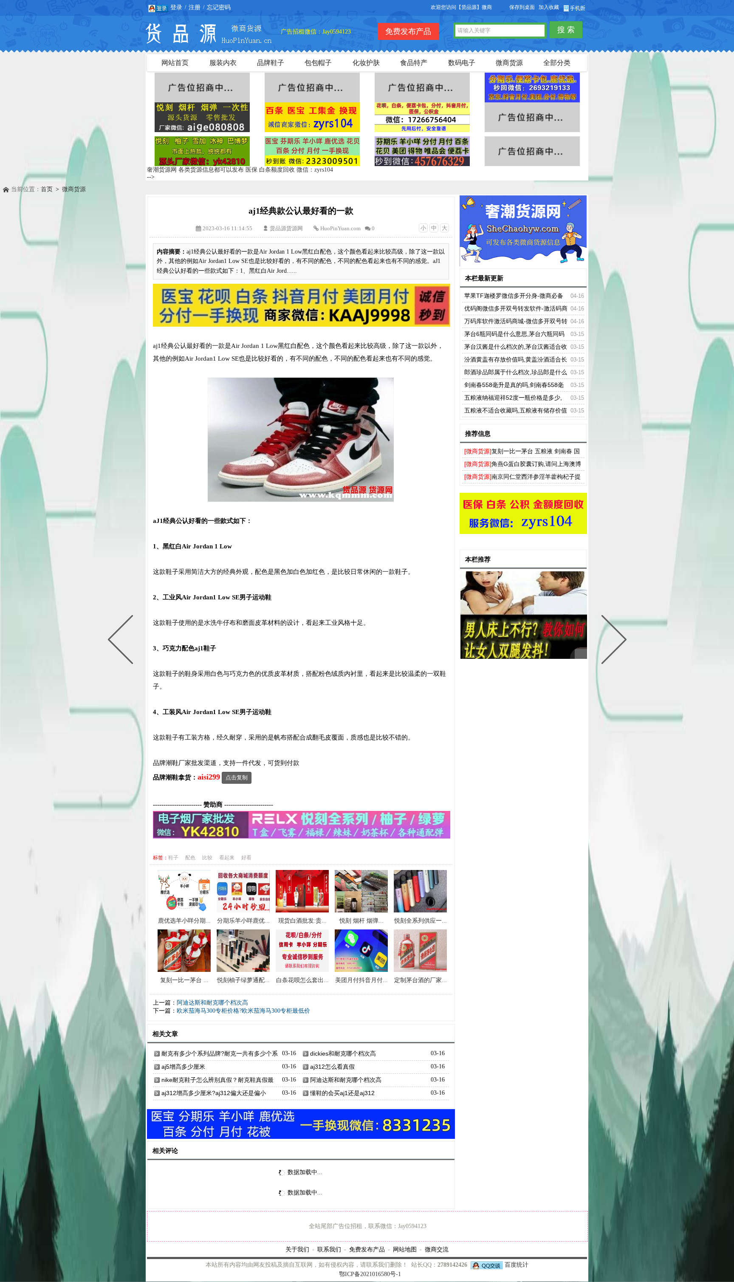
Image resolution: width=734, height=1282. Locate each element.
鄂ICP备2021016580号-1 (370, 1274)
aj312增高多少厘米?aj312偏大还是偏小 (213, 1093)
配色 (190, 858)
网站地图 (405, 1249)
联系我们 (329, 1249)
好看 (246, 858)
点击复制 (237, 777)
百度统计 (516, 1265)
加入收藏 (549, 7)
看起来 (226, 858)
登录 (176, 7)
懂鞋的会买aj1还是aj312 (342, 1093)
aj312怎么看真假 (332, 1066)
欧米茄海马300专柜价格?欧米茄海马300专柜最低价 (243, 1011)
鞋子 (173, 858)
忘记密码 (219, 7)
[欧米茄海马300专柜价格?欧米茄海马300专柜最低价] (122, 641)
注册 (194, 7)
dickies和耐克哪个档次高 (343, 1053)
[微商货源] (477, 451)
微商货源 (74, 189)
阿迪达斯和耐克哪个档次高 (212, 1003)
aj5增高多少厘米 (183, 1066)
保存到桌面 (522, 7)
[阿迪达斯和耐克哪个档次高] (612, 641)
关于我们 (297, 1249)
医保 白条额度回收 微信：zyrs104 (289, 170)
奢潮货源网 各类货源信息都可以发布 (195, 170)
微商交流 (437, 1249)
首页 (47, 189)
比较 (207, 858)
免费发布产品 (367, 1249)
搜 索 (566, 29)
